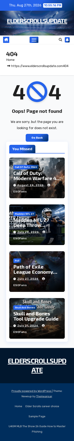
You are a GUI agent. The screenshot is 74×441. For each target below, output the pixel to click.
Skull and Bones (25, 307)
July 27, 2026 (28, 278)
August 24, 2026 (31, 185)
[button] (60, 40)
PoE (17, 260)
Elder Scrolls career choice (42, 406)
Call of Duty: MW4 (26, 167)
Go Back (37, 137)
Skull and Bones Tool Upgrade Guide (36, 316)
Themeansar (44, 396)
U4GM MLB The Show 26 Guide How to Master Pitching (37, 429)
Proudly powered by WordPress (32, 391)
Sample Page (37, 416)
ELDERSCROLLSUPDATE (37, 20)
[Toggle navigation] (34, 40)
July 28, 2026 (28, 231)
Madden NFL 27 (24, 213)
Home (10, 60)
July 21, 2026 (28, 325)
